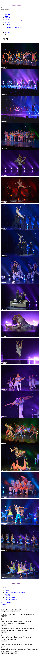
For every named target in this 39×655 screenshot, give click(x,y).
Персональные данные (12, 599)
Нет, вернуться (14, 611)
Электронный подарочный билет (15, 592)
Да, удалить (5, 611)
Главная (7, 31)
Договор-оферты (10, 597)
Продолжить (5, 653)
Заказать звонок (17, 27)
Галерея (7, 32)
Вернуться (14, 653)
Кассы (7, 590)
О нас (6, 587)
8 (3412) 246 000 (6, 27)
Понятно (4, 616)
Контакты (8, 589)
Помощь (7, 596)
